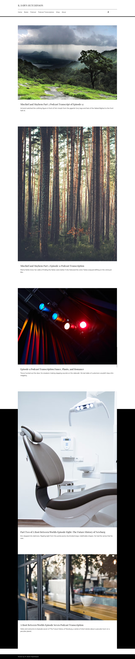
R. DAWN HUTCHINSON (30, 5)
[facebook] (108, 12)
